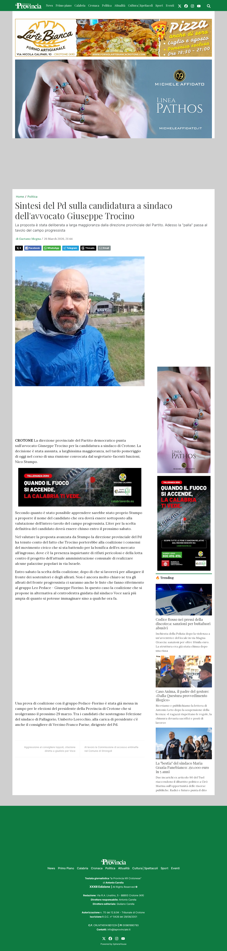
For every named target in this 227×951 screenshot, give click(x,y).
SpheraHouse (119, 944)
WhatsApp (53, 248)
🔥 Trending (165, 577)
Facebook (34, 248)
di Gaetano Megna (28, 238)
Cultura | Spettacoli (140, 5)
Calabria (79, 5)
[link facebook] (186, 5)
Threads (90, 248)
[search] (209, 5)
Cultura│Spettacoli (145, 868)
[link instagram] (192, 5)
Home (20, 196)
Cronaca (93, 5)
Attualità (119, 5)
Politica (107, 5)
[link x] (179, 5)
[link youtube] (199, 5)
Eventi (170, 5)
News (49, 5)
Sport (159, 5)
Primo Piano (66, 868)
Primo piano (64, 5)
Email (106, 248)
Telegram (72, 248)
